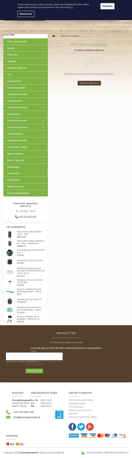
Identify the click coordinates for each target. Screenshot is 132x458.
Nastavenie (26, 14)
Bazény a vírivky (15, 186)
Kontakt (73, 413)
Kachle (10, 48)
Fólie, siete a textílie (17, 107)
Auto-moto (13, 167)
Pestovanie (13, 173)
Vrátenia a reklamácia (80, 410)
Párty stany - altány (17, 147)
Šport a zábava (15, 153)
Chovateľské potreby (18, 193)
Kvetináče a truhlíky (17, 140)
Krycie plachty (14, 101)
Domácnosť (13, 180)
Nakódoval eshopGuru (117, 452)
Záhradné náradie (16, 88)
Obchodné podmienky (81, 400)
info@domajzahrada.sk (26, 417)
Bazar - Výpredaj (15, 160)
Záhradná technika (17, 120)
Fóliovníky (12, 55)
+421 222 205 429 (27, 216)
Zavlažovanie (14, 81)
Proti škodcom (15, 134)
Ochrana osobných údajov (83, 417)
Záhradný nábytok (16, 68)
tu (72, 7)
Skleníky (11, 61)
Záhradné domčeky (17, 94)
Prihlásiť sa (34, 371)
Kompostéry (13, 114)
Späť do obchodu (89, 83)
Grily (9, 74)
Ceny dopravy (76, 407)
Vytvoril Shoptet (94, 452)
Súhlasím (107, 6)
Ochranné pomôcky (17, 127)
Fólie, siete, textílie (16, 41)
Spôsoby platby (77, 403)
